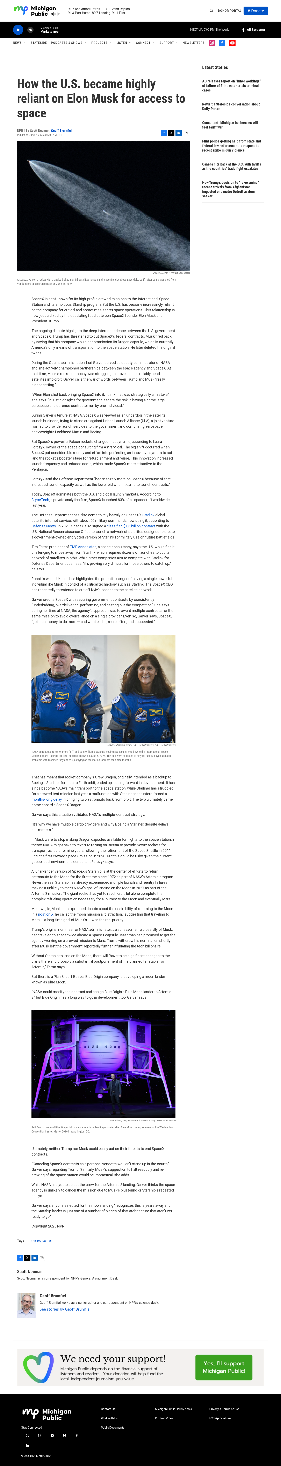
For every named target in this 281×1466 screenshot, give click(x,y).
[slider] (37, 30)
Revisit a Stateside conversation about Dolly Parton (231, 106)
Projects (99, 42)
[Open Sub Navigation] (25, 42)
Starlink (148, 515)
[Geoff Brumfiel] (26, 1305)
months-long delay (46, 799)
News (17, 42)
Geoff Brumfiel (61, 131)
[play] (18, 30)
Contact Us (108, 1409)
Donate (257, 11)
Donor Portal (230, 10)
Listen (121, 42)
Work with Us (109, 1418)
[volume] (30, 30)
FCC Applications (220, 1418)
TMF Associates (83, 547)
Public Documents (112, 1427)
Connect (143, 42)
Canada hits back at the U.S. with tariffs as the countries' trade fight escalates (231, 166)
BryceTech (40, 500)
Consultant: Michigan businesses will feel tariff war (230, 124)
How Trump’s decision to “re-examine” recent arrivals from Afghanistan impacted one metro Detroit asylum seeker (230, 189)
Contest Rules (164, 1418)
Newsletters (194, 42)
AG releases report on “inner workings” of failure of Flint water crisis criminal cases (231, 85)
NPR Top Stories (41, 1240)
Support (166, 42)
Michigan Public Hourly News (173, 1409)
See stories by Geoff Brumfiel (65, 1309)
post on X (45, 914)
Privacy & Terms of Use (224, 1409)
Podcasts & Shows (66, 42)
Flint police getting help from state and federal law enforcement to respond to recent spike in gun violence (231, 145)
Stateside (39, 42)
